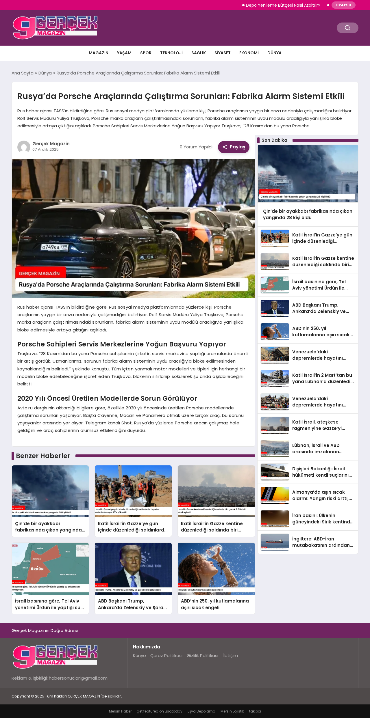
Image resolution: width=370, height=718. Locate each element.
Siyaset (222, 53)
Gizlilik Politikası (202, 655)
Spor (145, 53)
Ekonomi (249, 53)
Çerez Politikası (166, 655)
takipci (255, 711)
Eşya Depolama (201, 711)
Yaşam (124, 53)
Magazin (98, 53)
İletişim (230, 655)
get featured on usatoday (159, 711)
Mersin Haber (120, 711)
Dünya (274, 53)
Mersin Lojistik (232, 711)
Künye (139, 655)
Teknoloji (171, 53)
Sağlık (198, 53)
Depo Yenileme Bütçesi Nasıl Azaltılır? (265, 5)
